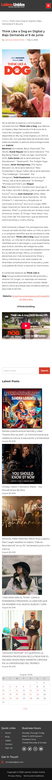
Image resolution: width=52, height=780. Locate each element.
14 (31, 690)
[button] (48, 5)
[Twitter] (30, 749)
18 (10, 694)
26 (17, 698)
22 (38, 694)
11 (10, 690)
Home (5, 21)
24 (4, 698)
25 (10, 698)
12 (17, 690)
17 (3, 694)
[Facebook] (24, 749)
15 (38, 690)
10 (3, 690)
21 (31, 694)
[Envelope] (41, 749)
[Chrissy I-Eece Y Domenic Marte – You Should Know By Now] (22, 464)
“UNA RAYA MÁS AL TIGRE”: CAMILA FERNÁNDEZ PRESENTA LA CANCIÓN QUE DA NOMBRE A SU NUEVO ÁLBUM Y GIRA (24, 601)
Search (44, 370)
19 (17, 694)
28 (31, 698)
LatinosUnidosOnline (14, 40)
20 (24, 694)
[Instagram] (35, 749)
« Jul (25, 708)
